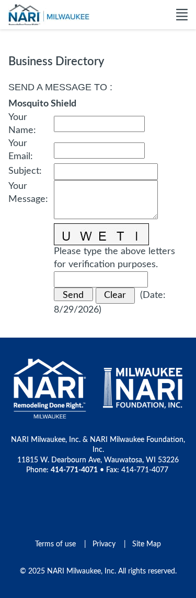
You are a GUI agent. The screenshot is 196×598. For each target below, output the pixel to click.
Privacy (104, 544)
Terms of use (55, 544)
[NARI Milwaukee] (48, 14)
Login (8, 590)
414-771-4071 (74, 470)
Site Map (146, 544)
